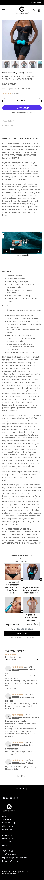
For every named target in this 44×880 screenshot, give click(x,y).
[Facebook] (4, 798)
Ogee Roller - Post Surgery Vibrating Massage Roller (31, 590)
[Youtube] (11, 798)
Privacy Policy (8, 838)
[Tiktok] (14, 798)
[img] (17, 667)
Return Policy (7, 125)
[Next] (39, 40)
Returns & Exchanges (11, 861)
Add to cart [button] (22, 633)
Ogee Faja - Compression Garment (31, 617)
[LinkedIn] (18, 798)
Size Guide (6, 819)
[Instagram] (7, 798)
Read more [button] (12, 688)
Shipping (6, 88)
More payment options (22, 113)
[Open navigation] (3, 10)
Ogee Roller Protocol (11, 121)
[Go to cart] (39, 10)
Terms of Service (9, 842)
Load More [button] (22, 776)
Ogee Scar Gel (12, 624)
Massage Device (25, 72)
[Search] (33, 10)
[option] (22, 40)
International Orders (11, 829)
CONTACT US (7, 851)
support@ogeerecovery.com (15, 857)
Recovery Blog (8, 823)
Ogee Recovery (9, 72)
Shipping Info (7, 826)
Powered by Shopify (10, 874)
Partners (6, 845)
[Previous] (5, 40)
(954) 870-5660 (9, 854)
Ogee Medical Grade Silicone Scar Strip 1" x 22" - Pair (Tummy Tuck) (12, 587)
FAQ (4, 816)
